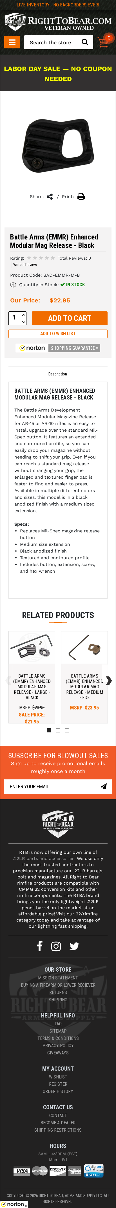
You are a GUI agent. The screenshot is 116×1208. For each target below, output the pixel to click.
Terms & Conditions (58, 1038)
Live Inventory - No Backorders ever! (58, 5)
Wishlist (58, 1077)
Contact (58, 1115)
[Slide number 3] (67, 730)
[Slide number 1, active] (49, 730)
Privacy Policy (58, 1045)
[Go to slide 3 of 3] (7, 673)
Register (58, 1084)
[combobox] (58, 42)
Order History (58, 1091)
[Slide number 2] (58, 730)
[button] (58, 348)
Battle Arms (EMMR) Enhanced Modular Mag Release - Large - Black (32, 686)
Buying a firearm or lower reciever (58, 985)
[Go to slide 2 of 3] (107, 673)
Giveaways (58, 1053)
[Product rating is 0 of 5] (41, 258)
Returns (58, 992)
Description (57, 374)
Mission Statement (58, 978)
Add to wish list (58, 333)
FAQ (58, 1023)
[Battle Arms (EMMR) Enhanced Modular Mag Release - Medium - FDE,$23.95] (84, 647)
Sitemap (58, 1031)
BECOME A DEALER (58, 1122)
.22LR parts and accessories (43, 858)
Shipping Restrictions (58, 1130)
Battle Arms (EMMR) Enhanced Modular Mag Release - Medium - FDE (84, 686)
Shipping (58, 999)
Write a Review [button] (25, 264)
